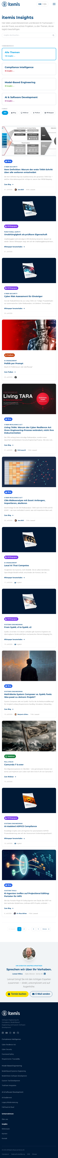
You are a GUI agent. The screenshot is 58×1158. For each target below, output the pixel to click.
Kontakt (4, 1138)
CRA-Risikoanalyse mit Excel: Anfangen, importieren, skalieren (24, 501)
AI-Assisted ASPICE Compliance (20, 826)
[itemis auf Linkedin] (3, 1033)
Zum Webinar (9, 777)
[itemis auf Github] (18, 1033)
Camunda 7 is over (14, 764)
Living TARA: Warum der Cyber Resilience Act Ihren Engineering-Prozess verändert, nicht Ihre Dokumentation (29, 430)
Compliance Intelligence (11, 1039)
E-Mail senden (42, 994)
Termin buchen (18, 994)
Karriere (4, 1134)
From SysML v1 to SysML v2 (17, 627)
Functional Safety (8, 1054)
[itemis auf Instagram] (10, 1033)
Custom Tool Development (11, 1081)
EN (45, 4)
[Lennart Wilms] (29, 953)
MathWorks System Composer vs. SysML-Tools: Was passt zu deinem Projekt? (28, 695)
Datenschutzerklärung (18, 1154)
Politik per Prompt (13, 363)
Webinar (25, 113)
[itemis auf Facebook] (14, 1033)
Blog (14, 113)
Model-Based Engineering (12, 1066)
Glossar (34, 1154)
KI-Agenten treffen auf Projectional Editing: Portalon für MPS (26, 894)
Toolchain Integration (9, 1085)
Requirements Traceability (11, 1059)
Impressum (5, 1154)
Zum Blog (7, 184)
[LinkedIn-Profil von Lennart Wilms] (45, 973)
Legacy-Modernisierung (10, 1102)
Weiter (45, 929)
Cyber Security (7, 1049)
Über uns (5, 1119)
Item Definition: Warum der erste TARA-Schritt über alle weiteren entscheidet (28, 171)
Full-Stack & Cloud (8, 1107)
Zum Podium (8, 372)
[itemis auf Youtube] (6, 1033)
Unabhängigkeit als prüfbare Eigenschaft (25, 234)
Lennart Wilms (17, 974)
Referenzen (6, 1129)
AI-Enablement (7, 1098)
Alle (5, 113)
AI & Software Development (12, 1092)
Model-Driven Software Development (14, 1076)
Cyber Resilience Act (9, 1045)
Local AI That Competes (16, 565)
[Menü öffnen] (54, 4)
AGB (28, 1154)
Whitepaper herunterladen (13, 247)
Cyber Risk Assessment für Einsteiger (23, 296)
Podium (37, 113)
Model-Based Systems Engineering (14, 1071)
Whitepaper (50, 113)
